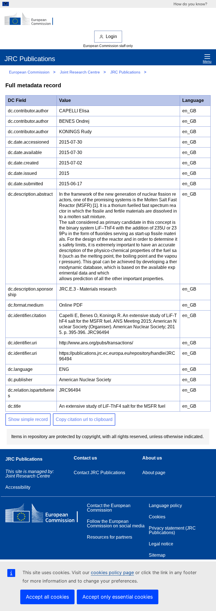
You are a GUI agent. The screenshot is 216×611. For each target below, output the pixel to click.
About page (153, 472)
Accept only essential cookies (117, 597)
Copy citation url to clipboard (84, 419)
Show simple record (28, 419)
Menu (207, 62)
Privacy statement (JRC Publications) (172, 530)
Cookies (157, 516)
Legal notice (161, 543)
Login (111, 36)
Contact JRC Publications (99, 472)
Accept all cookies (47, 597)
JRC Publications (125, 72)
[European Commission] (31, 19)
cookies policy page (112, 572)
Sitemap (157, 555)
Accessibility (17, 487)
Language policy (165, 505)
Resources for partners (109, 537)
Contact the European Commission (108, 507)
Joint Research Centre (80, 72)
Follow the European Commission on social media (116, 523)
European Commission (29, 72)
